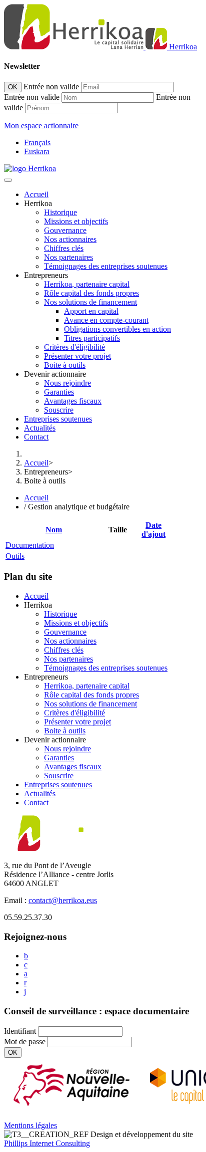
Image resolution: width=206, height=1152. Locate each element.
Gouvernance (65, 230)
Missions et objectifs (76, 221)
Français (37, 142)
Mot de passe (25, 1041)
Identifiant (20, 1031)
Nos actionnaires (70, 239)
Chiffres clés (64, 248)
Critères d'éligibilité (74, 347)
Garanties (59, 392)
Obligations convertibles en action (117, 329)
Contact (36, 437)
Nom (54, 529)
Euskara (37, 151)
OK (13, 87)
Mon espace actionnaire (41, 125)
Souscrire (59, 410)
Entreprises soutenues (58, 419)
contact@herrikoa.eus (62, 900)
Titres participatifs (92, 338)
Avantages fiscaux (73, 401)
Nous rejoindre (67, 383)
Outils (15, 556)
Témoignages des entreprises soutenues (106, 266)
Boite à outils (65, 365)
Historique (60, 212)
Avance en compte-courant (106, 320)
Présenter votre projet (77, 356)
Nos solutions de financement (90, 302)
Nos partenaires (68, 257)
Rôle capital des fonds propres (91, 293)
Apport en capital (91, 311)
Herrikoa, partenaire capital (87, 284)
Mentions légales (30, 1125)
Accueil (36, 194)
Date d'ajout (154, 529)
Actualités (40, 428)
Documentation (30, 545)
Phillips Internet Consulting (47, 1143)
